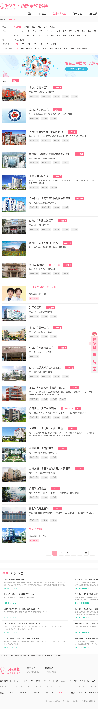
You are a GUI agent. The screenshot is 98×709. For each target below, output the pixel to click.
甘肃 (34, 35)
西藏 (78, 35)
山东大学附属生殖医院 (41, 220)
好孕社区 (77, 13)
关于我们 (31, 668)
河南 (89, 31)
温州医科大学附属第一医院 (43, 243)
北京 (16, 31)
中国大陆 (17, 27)
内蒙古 (71, 35)
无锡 (94, 681)
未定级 (53, 44)
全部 (16, 44)
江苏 (46, 31)
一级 (46, 44)
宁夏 (84, 35)
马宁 (84, 693)
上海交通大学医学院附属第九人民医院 (49, 468)
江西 (64, 31)
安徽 (58, 31)
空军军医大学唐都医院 (41, 448)
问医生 (42, 13)
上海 (28, 31)
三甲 (22, 44)
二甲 (34, 44)
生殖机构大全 (59, 13)
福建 (71, 31)
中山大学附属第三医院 (41, 347)
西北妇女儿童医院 (39, 508)
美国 (39, 27)
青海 (64, 35)
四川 (16, 35)
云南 (40, 35)
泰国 (33, 27)
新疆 (46, 35)
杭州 (75, 681)
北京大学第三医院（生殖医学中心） (12, 693)
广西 (40, 31)
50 (86, 553)
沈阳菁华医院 (36, 265)
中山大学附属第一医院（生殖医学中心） (51, 693)
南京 (87, 681)
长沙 (69, 681)
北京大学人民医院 (39, 176)
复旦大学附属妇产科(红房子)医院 (47, 387)
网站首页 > (4, 19)
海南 (52, 35)
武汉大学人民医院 (39, 109)
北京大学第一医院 (39, 327)
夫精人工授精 (69, 48)
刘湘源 (91, 693)
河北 (83, 31)
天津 (95, 31)
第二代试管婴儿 (41, 48)
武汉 (63, 681)
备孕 (5, 573)
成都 (56, 681)
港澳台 (26, 27)
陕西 (28, 35)
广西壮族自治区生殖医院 (42, 408)
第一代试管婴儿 (55, 48)
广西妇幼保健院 (37, 488)
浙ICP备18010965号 (88, 701)
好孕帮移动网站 (33, 672)
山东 (22, 31)
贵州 (58, 35)
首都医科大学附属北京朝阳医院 (46, 132)
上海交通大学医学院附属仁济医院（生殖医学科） (38, 693)
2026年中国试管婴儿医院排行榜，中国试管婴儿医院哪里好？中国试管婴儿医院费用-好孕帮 (35, 655)
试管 (20, 573)
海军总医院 (35, 307)
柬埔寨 (52, 27)
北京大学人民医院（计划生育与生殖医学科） (25, 693)
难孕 (13, 573)
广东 (34, 31)
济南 (38, 681)
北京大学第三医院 (39, 87)
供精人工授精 (82, 48)
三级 (28, 44)
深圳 (50, 681)
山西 (77, 31)
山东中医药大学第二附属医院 (45, 367)
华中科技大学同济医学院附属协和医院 (49, 198)
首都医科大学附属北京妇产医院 (46, 428)
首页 (30, 13)
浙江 (52, 31)
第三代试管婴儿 (26, 48)
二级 (40, 44)
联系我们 (49, 668)
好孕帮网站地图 (50, 672)
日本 (45, 27)
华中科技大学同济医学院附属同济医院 (49, 154)
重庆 (22, 35)
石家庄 (24, 681)
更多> (61, 693)
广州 (44, 681)
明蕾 (78, 693)
